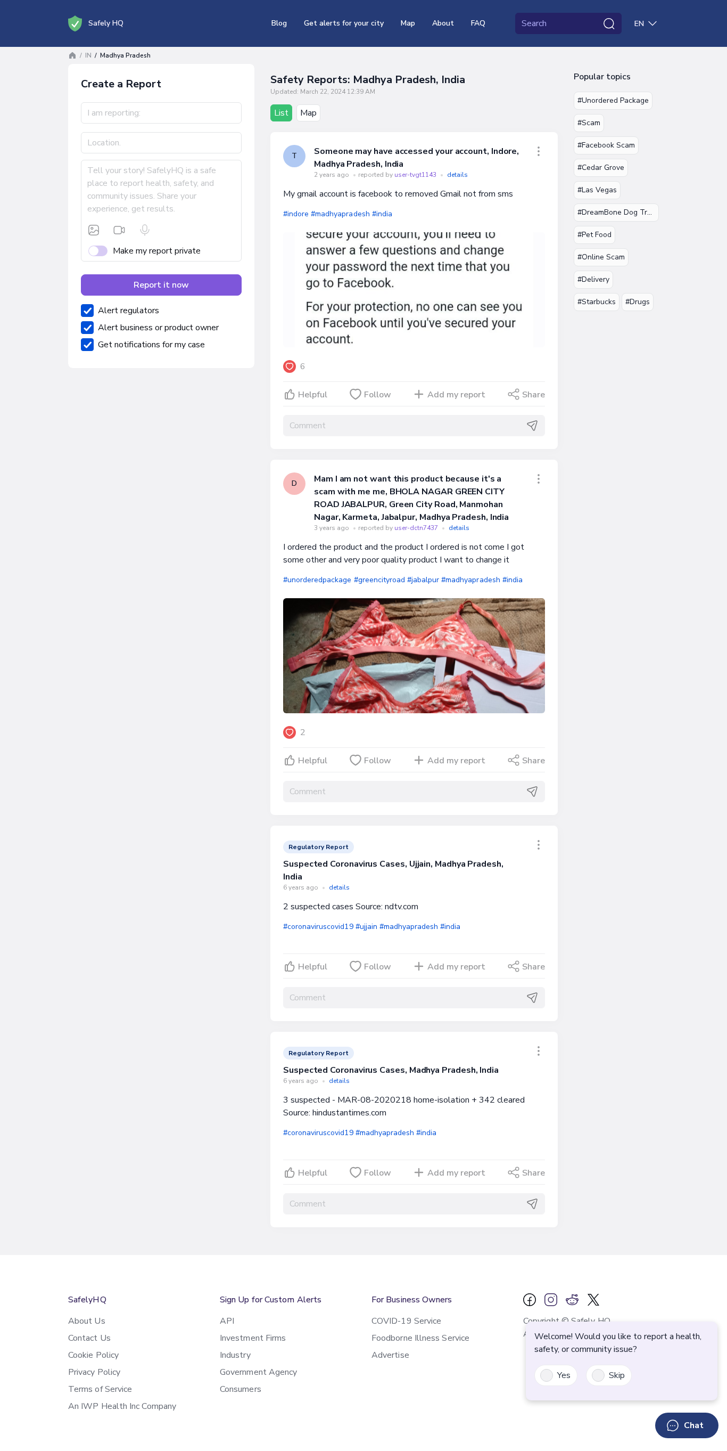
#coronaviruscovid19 (318, 927)
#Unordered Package (613, 100)
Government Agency (258, 1372)
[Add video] (119, 230)
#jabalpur (423, 580)
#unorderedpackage (317, 580)
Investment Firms (253, 1338)
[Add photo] (93, 230)
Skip (617, 1375)
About (443, 23)
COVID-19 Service (406, 1321)
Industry (235, 1355)
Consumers (240, 1389)
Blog (279, 23)
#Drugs (637, 302)
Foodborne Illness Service (420, 1338)
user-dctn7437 (417, 528)
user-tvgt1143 (416, 174)
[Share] (538, 151)
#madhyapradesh (340, 214)
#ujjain (366, 927)
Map (408, 23)
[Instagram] (550, 1299)
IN (88, 55)
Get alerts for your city (344, 23)
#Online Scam (601, 257)
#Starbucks (596, 302)
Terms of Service (100, 1389)
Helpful (312, 395)
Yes (564, 1375)
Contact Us (89, 1338)
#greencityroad (379, 580)
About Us (86, 1321)
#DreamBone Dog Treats (618, 212)
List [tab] (281, 113)
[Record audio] (144, 230)
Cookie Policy (93, 1355)
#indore (296, 214)
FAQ (478, 23)
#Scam (588, 123)
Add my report (456, 395)
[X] (593, 1299)
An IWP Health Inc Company (122, 1406)
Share (533, 395)
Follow (377, 395)
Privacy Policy (94, 1372)
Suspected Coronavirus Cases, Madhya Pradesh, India (391, 1070)
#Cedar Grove (600, 167)
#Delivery (593, 279)
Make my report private (157, 251)
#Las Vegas (597, 190)
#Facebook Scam (606, 145)
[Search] (608, 23)
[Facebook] (529, 1299)
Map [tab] (308, 113)
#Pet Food (594, 235)
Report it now (161, 285)
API (227, 1321)
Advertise (390, 1355)
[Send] (532, 425)
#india (382, 214)
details (457, 174)
